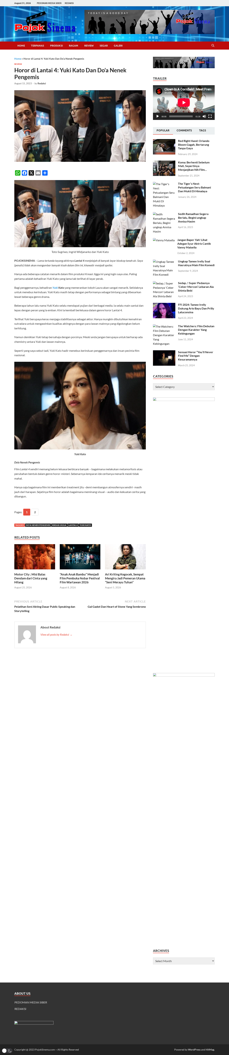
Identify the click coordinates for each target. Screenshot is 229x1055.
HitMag (210, 1049)
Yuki (55, 287)
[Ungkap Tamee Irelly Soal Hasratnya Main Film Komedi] (164, 261)
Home (21, 45)
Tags (202, 130)
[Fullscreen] (210, 116)
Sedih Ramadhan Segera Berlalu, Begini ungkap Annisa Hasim (193, 217)
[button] (7, 1050)
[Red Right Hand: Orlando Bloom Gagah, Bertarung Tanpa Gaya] (164, 141)
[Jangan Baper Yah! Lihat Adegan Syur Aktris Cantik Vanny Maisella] (164, 240)
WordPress (194, 1049)
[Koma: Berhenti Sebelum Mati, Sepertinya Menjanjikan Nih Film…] (164, 162)
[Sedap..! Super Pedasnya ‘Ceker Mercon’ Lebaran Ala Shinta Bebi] (164, 283)
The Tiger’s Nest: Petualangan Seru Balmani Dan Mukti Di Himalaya (194, 187)
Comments (184, 130)
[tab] (163, 131)
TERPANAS (37, 45)
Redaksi (42, 83)
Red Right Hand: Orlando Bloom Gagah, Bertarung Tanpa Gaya (193, 144)
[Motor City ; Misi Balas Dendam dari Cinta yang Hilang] (34, 558)
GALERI (118, 45)
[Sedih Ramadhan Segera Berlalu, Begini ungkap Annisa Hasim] (164, 214)
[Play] (157, 116)
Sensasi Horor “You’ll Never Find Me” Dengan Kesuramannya (195, 355)
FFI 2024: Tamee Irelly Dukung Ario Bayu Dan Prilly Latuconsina (196, 308)
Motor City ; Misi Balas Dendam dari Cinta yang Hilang (30, 578)
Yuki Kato (85, 525)
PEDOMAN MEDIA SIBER (49, 3)
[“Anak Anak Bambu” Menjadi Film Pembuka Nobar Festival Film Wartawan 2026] (80, 558)
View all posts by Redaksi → (56, 634)
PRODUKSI (56, 45)
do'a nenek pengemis (38, 525)
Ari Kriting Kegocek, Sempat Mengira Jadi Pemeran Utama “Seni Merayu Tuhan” (125, 578)
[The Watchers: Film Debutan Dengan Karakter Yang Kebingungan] (164, 326)
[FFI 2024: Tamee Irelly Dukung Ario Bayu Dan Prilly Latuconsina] (164, 305)
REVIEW (89, 45)
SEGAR (104, 45)
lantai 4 (73, 525)
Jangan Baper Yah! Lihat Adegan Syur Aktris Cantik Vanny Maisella (194, 243)
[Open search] (213, 46)
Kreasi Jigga (59, 525)
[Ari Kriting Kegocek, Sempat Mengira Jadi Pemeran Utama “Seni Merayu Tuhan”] (125, 558)
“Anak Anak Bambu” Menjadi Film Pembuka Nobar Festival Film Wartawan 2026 (80, 578)
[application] (184, 102)
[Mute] (204, 116)
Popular (163, 130)
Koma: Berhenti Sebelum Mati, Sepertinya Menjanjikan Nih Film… (193, 166)
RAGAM (73, 45)
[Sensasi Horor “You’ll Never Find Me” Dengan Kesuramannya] (164, 352)
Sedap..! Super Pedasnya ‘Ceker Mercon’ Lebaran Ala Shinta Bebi (196, 286)
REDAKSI (69, 3)
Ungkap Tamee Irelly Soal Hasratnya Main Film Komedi (196, 263)
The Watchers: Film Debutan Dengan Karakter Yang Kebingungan (196, 329)
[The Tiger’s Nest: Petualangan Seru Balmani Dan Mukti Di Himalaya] (164, 184)
